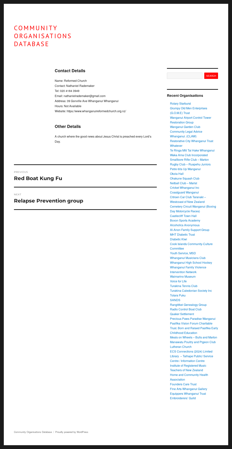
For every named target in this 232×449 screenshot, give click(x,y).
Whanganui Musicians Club (188, 258)
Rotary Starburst (180, 103)
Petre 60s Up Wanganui (185, 169)
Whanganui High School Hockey (191, 262)
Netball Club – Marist (183, 183)
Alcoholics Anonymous (185, 225)
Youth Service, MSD (183, 253)
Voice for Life (178, 281)
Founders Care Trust (183, 384)
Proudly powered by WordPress (71, 432)
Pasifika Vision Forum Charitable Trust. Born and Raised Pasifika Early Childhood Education (194, 328)
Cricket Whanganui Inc (184, 187)
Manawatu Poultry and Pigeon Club (193, 342)
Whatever (176, 146)
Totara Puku (178, 295)
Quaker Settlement (182, 314)
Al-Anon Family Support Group (189, 230)
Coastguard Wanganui (184, 192)
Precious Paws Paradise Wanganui (193, 319)
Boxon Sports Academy (185, 220)
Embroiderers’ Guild (183, 398)
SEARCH (211, 75)
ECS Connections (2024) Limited (191, 351)
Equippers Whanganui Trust (188, 393)
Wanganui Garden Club (185, 127)
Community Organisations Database (43, 36)
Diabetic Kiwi (178, 239)
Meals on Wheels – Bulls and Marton (193, 337)
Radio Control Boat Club (186, 309)
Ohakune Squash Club (184, 178)
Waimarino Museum (183, 276)
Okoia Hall (177, 174)
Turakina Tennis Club (183, 286)
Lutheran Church (181, 347)
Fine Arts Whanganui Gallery (188, 389)
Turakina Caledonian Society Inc (191, 290)
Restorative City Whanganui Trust (191, 141)
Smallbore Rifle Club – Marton (189, 159)
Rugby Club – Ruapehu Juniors (190, 164)
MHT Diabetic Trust (182, 234)
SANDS (175, 300)
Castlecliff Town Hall (183, 216)
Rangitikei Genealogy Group (188, 305)
